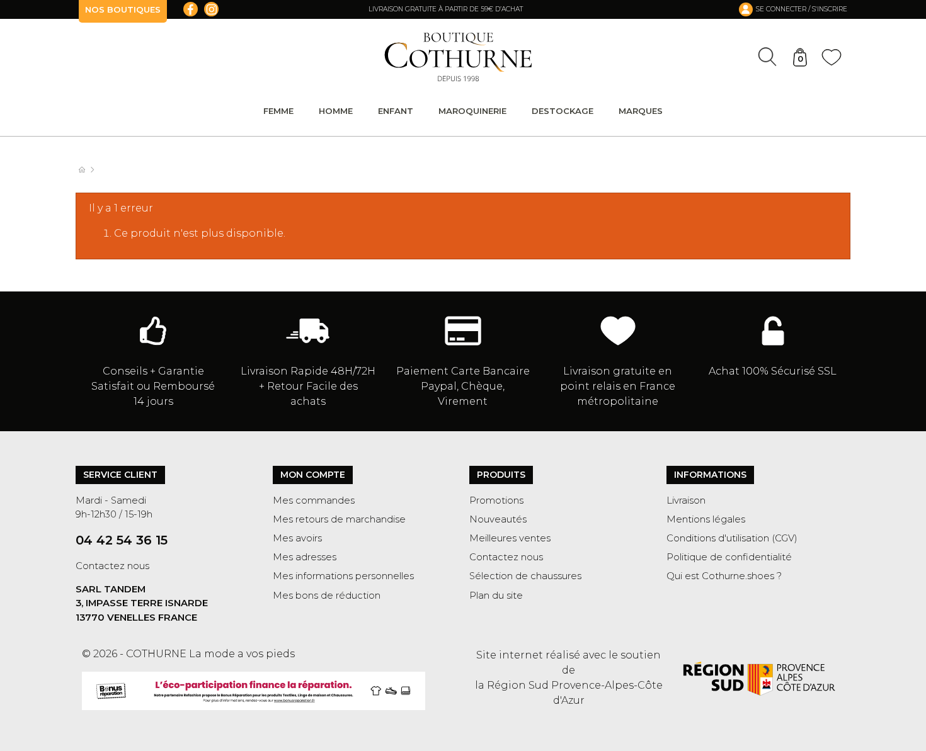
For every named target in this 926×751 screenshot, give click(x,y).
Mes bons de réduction (326, 595)
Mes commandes (314, 500)
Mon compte (312, 474)
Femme (278, 111)
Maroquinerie (472, 111)
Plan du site (496, 595)
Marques (641, 111)
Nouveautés (498, 519)
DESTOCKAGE (562, 111)
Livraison (686, 500)
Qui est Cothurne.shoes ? (724, 576)
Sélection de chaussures (525, 576)
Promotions (496, 500)
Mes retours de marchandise (339, 519)
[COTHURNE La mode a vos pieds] (458, 57)
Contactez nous (112, 566)
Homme (336, 111)
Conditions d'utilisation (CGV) (731, 538)
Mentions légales (705, 519)
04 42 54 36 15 (122, 540)
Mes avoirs (297, 538)
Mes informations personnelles (343, 576)
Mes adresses (304, 557)
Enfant (395, 111)
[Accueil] (88, 170)
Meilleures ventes (510, 538)
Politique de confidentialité (729, 557)
